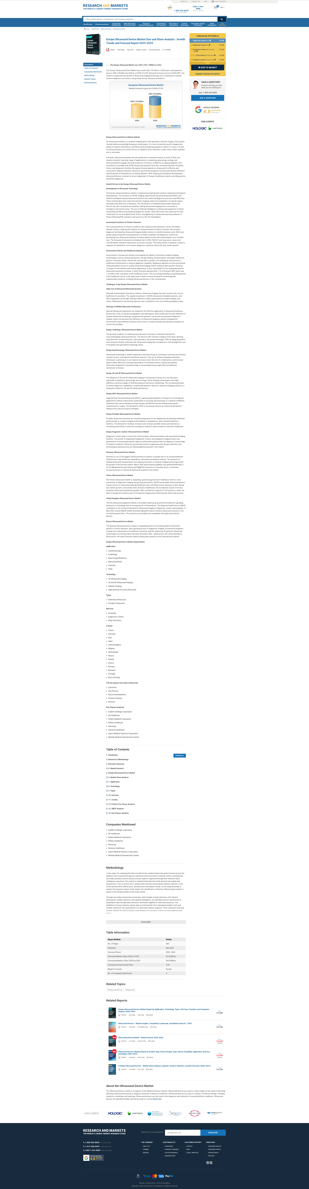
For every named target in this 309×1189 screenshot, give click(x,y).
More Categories (212, 24)
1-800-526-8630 (181, 11)
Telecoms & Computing (173, 24)
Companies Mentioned (93, 72)
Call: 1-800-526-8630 (207, 92)
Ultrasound (130, 990)
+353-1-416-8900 (198, 8)
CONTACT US (196, 1)
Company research (172, 1149)
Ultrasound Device (115, 990)
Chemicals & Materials (116, 24)
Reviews (146, 1152)
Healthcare (87, 24)
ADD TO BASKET (207, 67)
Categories (169, 1146)
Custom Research (171, 1152)
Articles (211, 1156)
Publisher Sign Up (214, 1146)
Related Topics (90, 79)
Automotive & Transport (161, 24)
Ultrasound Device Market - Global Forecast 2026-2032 (140, 1038)
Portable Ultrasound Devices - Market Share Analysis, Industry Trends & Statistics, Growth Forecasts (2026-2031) (164, 1066)
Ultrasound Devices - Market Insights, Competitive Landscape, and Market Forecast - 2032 (155, 1023)
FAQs (188, 1149)
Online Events (213, 1152)
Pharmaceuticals (102, 24)
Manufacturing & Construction (130, 24)
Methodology (89, 75)
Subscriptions (170, 1156)
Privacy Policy (150, 1183)
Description (88, 64)
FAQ (205, 1)
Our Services (222, 24)
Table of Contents (91, 68)
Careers (146, 1149)
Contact (189, 1146)
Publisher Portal (214, 1149)
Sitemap (142, 1183)
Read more (146, 922)
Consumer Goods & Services (198, 24)
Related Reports (90, 83)
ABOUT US (184, 1)
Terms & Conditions (163, 1183)
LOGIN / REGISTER (220, 1)
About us (146, 1146)
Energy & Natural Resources (146, 24)
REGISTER (213, 1133)
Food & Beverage (184, 24)
